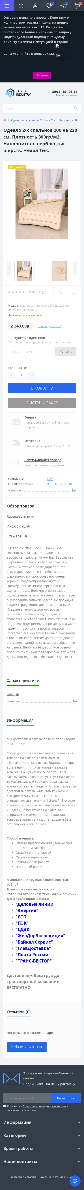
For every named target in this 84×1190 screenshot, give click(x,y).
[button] (35, 5)
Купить (66, 351)
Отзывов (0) (17, 536)
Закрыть (42, 75)
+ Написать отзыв (26, 1046)
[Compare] (74, 292)
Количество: (17, 368)
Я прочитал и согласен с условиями (37, 1108)
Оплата (30, 417)
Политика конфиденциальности (44, 1106)
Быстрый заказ (42, 402)
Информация (18, 526)
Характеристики (20, 516)
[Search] (76, 108)
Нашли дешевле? (49, 326)
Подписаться (65, 1098)
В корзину (42, 388)
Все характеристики (59, 481)
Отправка (32, 441)
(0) (43, 292)
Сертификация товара (42, 460)
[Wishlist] (60, 292)
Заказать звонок (66, 95)
